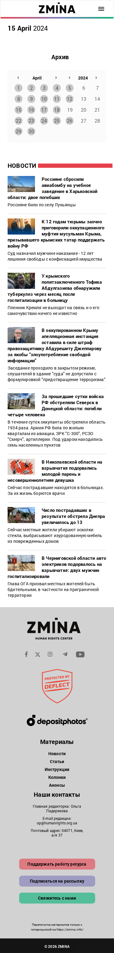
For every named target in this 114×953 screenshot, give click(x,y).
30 (31, 131)
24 (44, 120)
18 (57, 109)
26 (69, 120)
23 (31, 120)
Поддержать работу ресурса (56, 864)
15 (18, 109)
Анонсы (57, 785)
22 (18, 120)
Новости (57, 753)
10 (44, 99)
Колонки (57, 777)
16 (31, 109)
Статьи (57, 761)
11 (57, 99)
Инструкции (57, 769)
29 (18, 131)
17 (44, 109)
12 (69, 99)
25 (57, 120)
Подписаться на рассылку (57, 881)
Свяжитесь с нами (57, 898)
